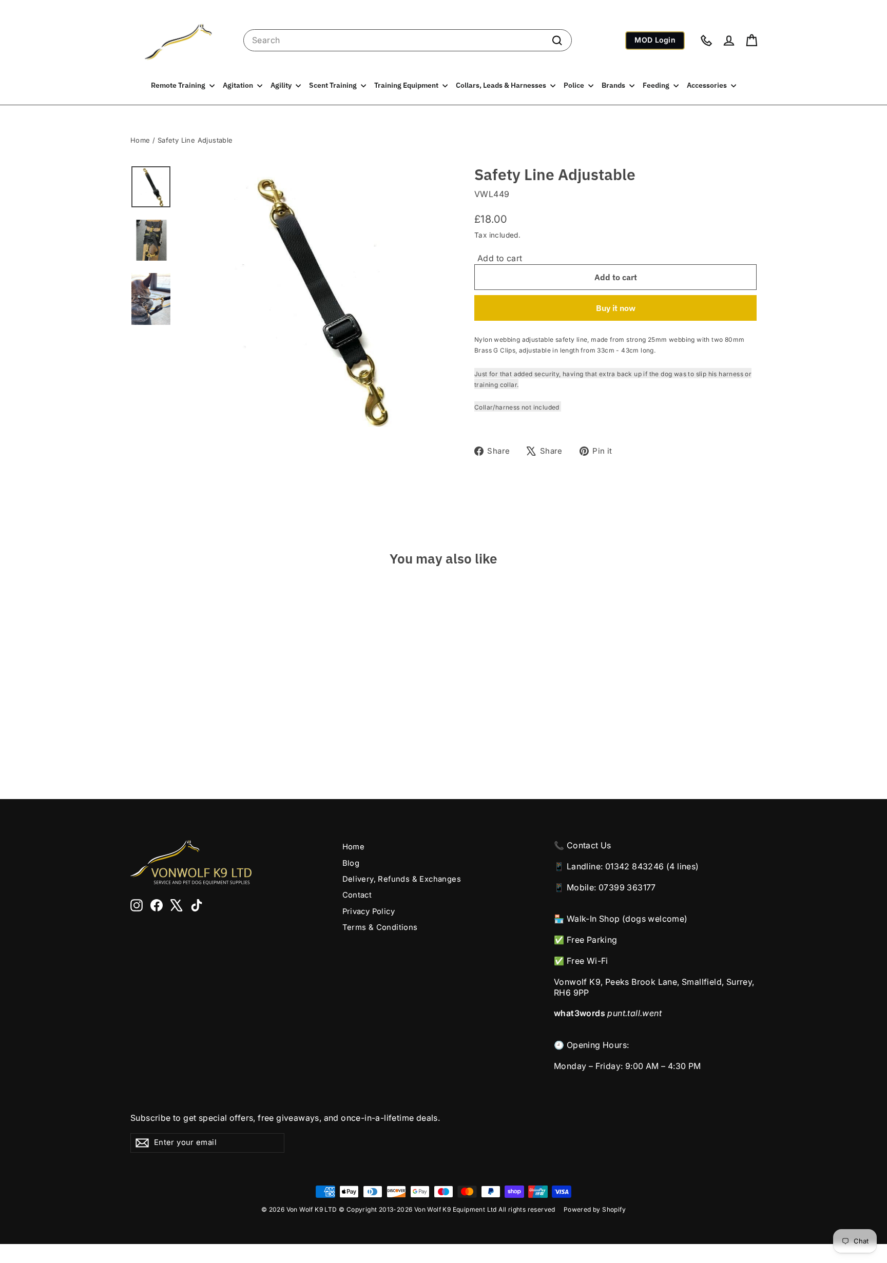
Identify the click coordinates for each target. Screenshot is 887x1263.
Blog (351, 863)
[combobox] (407, 40)
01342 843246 (634, 866)
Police (575, 85)
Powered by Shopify (595, 1209)
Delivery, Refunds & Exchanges (401, 879)
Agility (282, 85)
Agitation (239, 85)
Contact (357, 895)
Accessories (707, 85)
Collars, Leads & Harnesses (502, 85)
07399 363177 (627, 887)
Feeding (657, 85)
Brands (614, 85)
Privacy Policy (368, 911)
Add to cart (499, 258)
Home (140, 140)
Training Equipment (407, 85)
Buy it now (615, 308)
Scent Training (333, 85)
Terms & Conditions (380, 927)
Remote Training (179, 85)
